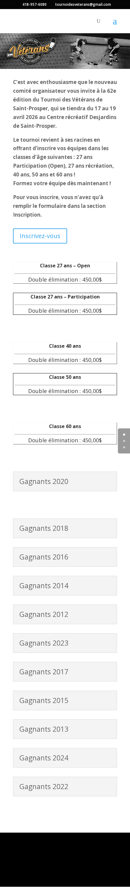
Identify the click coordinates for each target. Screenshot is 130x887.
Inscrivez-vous (40, 236)
